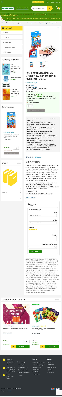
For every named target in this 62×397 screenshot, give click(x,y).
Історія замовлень (23, 367)
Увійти (47, 2)
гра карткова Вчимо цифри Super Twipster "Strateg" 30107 (11, 136)
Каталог (23, 8)
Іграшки (7, 37)
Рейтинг (31, 227)
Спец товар (8, 52)
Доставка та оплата (38, 362)
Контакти (35, 371)
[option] (11, 133)
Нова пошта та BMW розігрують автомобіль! (10, 189)
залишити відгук (9, 132)
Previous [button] (18, 163)
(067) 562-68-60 (11, 369)
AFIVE (9, 391)
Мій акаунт (21, 365)
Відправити (35, 251)
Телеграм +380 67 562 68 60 (10, 376)
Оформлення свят (10, 47)
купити (9, 139)
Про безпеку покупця (39, 365)
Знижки (51, 372)
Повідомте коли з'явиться (11, 153)
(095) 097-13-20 (11, 371)
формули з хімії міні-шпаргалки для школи (15, 328)
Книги (6, 32)
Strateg (35, 87)
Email (55, 220)
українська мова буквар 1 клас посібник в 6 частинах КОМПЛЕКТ (44, 329)
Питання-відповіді (23, 370)
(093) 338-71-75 (11, 368)
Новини (20, 375)
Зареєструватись (55, 2)
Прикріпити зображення (49, 244)
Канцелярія (8, 42)
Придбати (22, 346)
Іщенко (38, 333)
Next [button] (20, 163)
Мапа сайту (36, 374)
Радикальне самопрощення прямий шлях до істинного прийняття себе (16, 93)
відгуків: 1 (36, 326)
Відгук (55, 235)
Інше (50, 370)
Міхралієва (9, 333)
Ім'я (55, 212)
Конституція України (16, 77)
